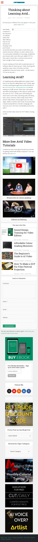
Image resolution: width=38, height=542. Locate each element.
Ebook (33, 537)
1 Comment (27, 18)
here (14, 153)
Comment (6, 283)
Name (5, 301)
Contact (3, 539)
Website (5, 317)
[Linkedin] (24, 391)
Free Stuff (20, 537)
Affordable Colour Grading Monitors (23, 244)
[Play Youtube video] (19, 165)
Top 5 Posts (27, 537)
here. (22, 24)
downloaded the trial (22, 87)
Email (5, 309)
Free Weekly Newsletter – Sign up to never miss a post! (18, 366)
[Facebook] (29, 391)
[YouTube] (14, 391)
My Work (8, 539)
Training (14, 537)
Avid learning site (10, 87)
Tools (9, 537)
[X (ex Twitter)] (9, 391)
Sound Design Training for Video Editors (23, 232)
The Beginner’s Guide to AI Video (23, 255)
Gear (5, 537)
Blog (2, 537)
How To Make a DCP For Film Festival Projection (24, 266)
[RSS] (19, 391)
